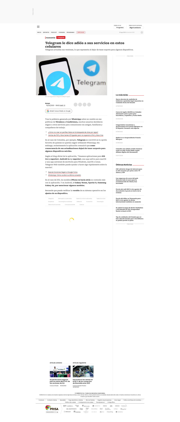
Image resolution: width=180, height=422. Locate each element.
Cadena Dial (100, 408)
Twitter (80, 104)
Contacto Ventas (52, 400)
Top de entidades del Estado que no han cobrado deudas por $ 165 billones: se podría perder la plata (130, 218)
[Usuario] (142, 32)
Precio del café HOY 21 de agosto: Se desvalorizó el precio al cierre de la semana (129, 190)
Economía (50, 38)
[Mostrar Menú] (38, 26)
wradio (86, 408)
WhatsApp (89, 104)
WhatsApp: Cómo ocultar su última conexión (64, 175)
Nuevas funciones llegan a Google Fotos (62, 172)
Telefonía (79, 201)
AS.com (110, 405)
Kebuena (123, 408)
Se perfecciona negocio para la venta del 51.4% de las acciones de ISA (60, 381)
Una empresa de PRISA (52, 407)
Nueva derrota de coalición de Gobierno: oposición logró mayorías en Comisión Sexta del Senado (129, 100)
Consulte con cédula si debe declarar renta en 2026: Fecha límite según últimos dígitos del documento (129, 150)
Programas (70, 32)
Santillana (85, 405)
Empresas (51, 201)
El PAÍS (68, 405)
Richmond (67, 411)
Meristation (119, 411)
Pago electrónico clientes (76, 400)
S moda (101, 411)
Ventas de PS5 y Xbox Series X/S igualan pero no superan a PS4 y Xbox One (75, 135)
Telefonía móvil (100, 198)
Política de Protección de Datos (132, 400)
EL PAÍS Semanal (107, 408)
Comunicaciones (70, 204)
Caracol (124, 405)
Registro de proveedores (104, 400)
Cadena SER (104, 405)
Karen (47, 103)
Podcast (54, 32)
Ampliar (103, 59)
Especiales (80, 32)
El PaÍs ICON (93, 411)
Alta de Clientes (90, 400)
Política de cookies (70, 402)
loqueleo (110, 411)
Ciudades (62, 32)
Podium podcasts (85, 411)
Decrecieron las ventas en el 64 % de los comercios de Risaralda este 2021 (83, 381)
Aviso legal (117, 400)
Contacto (41, 400)
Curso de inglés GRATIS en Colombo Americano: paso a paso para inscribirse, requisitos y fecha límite (129, 113)
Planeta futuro (115, 408)
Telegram (51, 198)
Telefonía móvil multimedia (84, 198)
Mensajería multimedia (65, 198)
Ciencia (82, 204)
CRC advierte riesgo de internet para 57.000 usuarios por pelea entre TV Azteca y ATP (129, 170)
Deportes (46, 32)
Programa (119, 28)
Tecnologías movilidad (65, 201)
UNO (80, 408)
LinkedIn (84, 104)
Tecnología (100, 201)
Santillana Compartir (95, 405)
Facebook (75, 104)
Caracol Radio (90, 26)
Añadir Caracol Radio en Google (60, 111)
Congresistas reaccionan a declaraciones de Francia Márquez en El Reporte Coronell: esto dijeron (129, 126)
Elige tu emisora (135, 28)
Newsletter (138, 32)
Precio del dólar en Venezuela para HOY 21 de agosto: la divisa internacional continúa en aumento (128, 200)
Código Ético (111, 402)
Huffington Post (71, 408)
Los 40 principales (76, 405)
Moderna (76, 411)
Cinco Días (94, 408)
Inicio (39, 32)
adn (117, 405)
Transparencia (100, 402)
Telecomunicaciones (54, 204)
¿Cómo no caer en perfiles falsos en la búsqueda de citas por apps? (73, 132)
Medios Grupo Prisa (52, 412)
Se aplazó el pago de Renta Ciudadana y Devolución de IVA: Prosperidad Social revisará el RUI (129, 209)
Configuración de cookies (85, 402)
